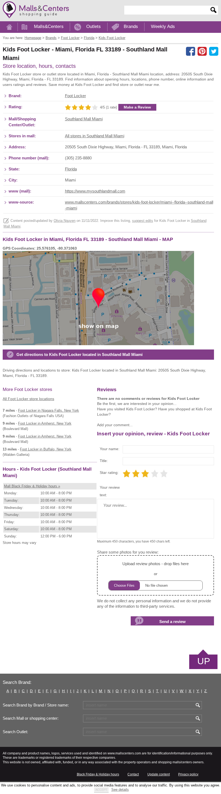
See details (120, 790)
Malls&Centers (49, 26)
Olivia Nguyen (64, 221)
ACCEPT (101, 789)
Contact (133, 774)
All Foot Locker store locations (28, 399)
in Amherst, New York (44, 423)
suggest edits (142, 221)
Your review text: (110, 491)
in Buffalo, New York (45, 449)
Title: (104, 461)
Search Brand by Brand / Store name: (36, 705)
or (155, 568)
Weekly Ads (163, 26)
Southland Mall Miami (84, 119)
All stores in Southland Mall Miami (94, 136)
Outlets (93, 26)
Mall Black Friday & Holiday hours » (32, 486)
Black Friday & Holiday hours (98, 774)
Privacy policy (188, 774)
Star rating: (109, 472)
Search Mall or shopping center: (30, 718)
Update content (158, 774)
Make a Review (137, 107)
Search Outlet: (15, 732)
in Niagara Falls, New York (48, 410)
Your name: (109, 449)
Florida (71, 169)
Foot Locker (75, 96)
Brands (131, 26)
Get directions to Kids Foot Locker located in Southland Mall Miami (79, 354)
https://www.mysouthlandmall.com (95, 191)
